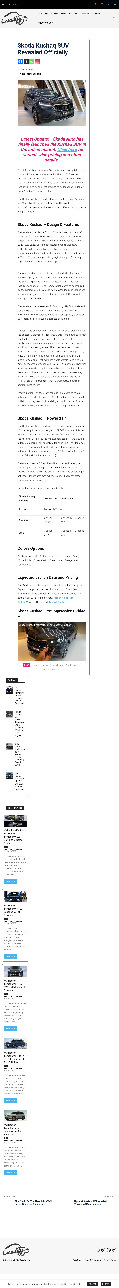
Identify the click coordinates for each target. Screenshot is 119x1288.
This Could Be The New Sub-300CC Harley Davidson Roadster (34, 1203)
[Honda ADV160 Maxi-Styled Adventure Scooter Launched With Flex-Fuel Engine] (9, 714)
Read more (10, 881)
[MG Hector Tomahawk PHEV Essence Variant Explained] (9, 690)
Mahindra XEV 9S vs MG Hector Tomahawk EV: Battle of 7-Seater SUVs (15, 837)
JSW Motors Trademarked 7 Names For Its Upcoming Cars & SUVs (20, 754)
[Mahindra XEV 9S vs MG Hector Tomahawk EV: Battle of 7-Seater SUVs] (15, 821)
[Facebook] (95, 4)
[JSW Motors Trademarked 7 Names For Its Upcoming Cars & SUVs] (9, 746)
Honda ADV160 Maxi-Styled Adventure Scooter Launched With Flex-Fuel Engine (19, 724)
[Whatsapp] (31, 61)
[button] (114, 18)
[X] (26, 61)
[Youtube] (115, 4)
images (46, 665)
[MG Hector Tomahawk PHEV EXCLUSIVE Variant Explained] (9, 775)
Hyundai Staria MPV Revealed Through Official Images (90, 1203)
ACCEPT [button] (92, 1284)
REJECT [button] (105, 1284)
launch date (57, 665)
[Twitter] (108, 4)
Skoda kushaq (73, 665)
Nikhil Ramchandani (30, 73)
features (36, 665)
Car (6, 847)
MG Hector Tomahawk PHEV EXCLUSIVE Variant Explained (19, 781)
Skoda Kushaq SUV (52, 669)
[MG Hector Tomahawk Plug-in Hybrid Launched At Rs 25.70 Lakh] (15, 1043)
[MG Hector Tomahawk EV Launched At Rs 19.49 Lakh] (15, 1115)
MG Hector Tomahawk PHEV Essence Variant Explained (19, 695)
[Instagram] (101, 4)
